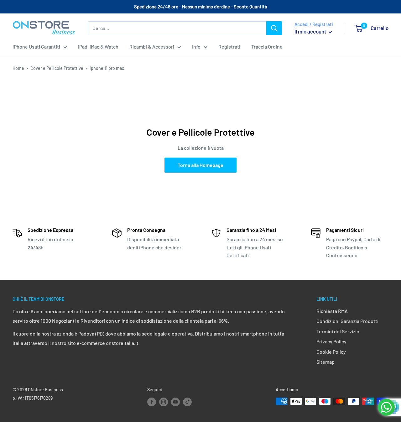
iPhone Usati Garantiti (36, 46)
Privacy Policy (331, 341)
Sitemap (325, 362)
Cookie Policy (331, 352)
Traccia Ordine (267, 46)
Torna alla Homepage (200, 165)
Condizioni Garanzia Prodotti (347, 321)
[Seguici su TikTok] (187, 402)
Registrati (229, 46)
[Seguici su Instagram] (163, 402)
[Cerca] (274, 28)
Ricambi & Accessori (151, 46)
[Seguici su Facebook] (151, 402)
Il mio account (310, 31)
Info (196, 46)
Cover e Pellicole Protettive (56, 68)
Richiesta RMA (332, 311)
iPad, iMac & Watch (98, 46)
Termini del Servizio (337, 331)
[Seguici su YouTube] (175, 402)
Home (18, 68)
